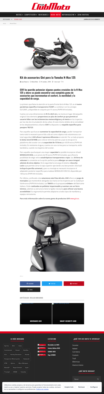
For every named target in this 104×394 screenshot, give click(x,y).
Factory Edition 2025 (54, 348)
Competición (30, 14)
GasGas (25, 350)
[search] (98, 379)
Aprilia (6, 346)
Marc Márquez (23, 363)
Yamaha (23, 372)
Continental (8, 350)
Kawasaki (26, 359)
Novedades (43, 14)
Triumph (7, 372)
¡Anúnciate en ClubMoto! (92, 19)
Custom (75, 355)
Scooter (75, 345)
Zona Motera (83, 14)
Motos (19, 14)
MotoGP (7, 367)
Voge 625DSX (52, 355)
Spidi (26, 367)
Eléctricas (76, 362)
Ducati (18, 350)
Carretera (76, 352)
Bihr (13, 346)
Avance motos (77, 365)
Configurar (94, 387)
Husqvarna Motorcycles (12, 359)
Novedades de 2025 (53, 345)
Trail (74, 358)
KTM (5, 363)
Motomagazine (68, 14)
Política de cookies (42, 389)
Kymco (13, 363)
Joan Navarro (25, 82)
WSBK (15, 372)
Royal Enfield (17, 367)
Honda (27, 354)
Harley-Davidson (15, 354)
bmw (20, 346)
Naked (74, 348)
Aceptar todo (69, 387)
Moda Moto (56, 14)
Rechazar (81, 387)
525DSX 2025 (18, 19)
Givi (22, 276)
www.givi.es (74, 198)
